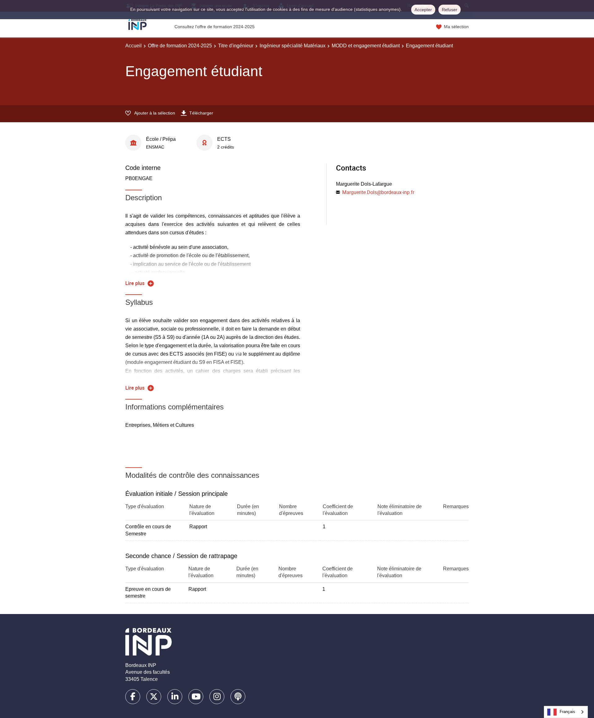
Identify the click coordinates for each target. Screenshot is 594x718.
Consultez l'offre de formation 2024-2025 (214, 26)
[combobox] (566, 712)
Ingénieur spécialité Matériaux (292, 45)
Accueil (133, 45)
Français (567, 711)
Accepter (423, 9)
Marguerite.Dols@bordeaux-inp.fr (378, 192)
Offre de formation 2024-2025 (180, 45)
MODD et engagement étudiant (366, 45)
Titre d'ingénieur (235, 45)
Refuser (449, 9)
